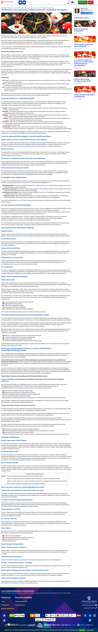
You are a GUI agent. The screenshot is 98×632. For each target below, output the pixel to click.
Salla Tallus (84, 8)
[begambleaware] (23, 625)
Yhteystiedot (5, 605)
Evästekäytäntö (20, 605)
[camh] (31, 625)
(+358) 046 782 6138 (89, 608)
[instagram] (94, 615)
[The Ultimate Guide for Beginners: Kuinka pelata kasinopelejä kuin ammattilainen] (85, 54)
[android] (20, 2)
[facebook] (85, 615)
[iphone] (24, 2)
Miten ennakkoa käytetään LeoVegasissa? (84, 96)
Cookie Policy (90, 630)
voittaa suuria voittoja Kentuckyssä (31, 181)
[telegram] (90, 615)
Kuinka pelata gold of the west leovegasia (83, 45)
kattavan (11, 495)
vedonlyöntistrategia (46, 131)
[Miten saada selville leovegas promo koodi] (85, 74)
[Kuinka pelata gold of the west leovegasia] (85, 39)
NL (75, 2)
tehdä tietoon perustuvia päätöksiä (20, 146)
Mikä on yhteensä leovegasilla (81, 30)
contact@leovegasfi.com (88, 605)
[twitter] (90, 620)
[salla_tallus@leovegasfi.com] (92, 13)
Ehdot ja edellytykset (7, 608)
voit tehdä (60, 171)
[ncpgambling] (81, 625)
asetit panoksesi (26, 458)
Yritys (3, 601)
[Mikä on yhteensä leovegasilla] (85, 23)
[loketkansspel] (73, 625)
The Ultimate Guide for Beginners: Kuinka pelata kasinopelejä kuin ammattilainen (83, 63)
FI (72, 2)
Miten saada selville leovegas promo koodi (82, 80)
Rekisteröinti (82, 2)
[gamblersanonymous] (40, 625)
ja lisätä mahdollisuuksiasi (38, 146)
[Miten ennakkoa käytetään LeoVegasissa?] (85, 89)
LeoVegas (4, 74)
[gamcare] (56, 625)
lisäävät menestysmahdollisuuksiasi (27, 172)
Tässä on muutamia (23, 388)
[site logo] (8, 2)
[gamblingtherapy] (48, 625)
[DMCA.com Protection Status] (13, 625)
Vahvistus (82, 630)
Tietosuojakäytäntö (21, 601)
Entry (90, 2)
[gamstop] (64, 625)
